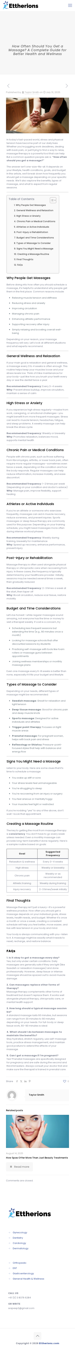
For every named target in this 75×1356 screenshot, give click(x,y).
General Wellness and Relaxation (34, 210)
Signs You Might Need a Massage (35, 248)
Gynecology (20, 1232)
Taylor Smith (32, 92)
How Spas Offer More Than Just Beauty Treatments (37, 1157)
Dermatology (20, 1248)
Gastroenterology (23, 1273)
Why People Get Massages (31, 205)
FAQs (20, 264)
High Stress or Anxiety (28, 215)
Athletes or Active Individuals (32, 226)
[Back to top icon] (37, 1336)
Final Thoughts (25, 259)
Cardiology (19, 1243)
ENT (15, 1268)
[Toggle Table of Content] (51, 200)
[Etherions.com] (22, 5)
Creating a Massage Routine (33, 254)
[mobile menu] (70, 5)
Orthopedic (19, 1263)
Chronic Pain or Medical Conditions (36, 221)
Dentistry (18, 1238)
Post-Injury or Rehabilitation (32, 232)
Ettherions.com (49, 1343)
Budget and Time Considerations (35, 237)
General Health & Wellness (28, 1278)
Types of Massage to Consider (33, 243)
